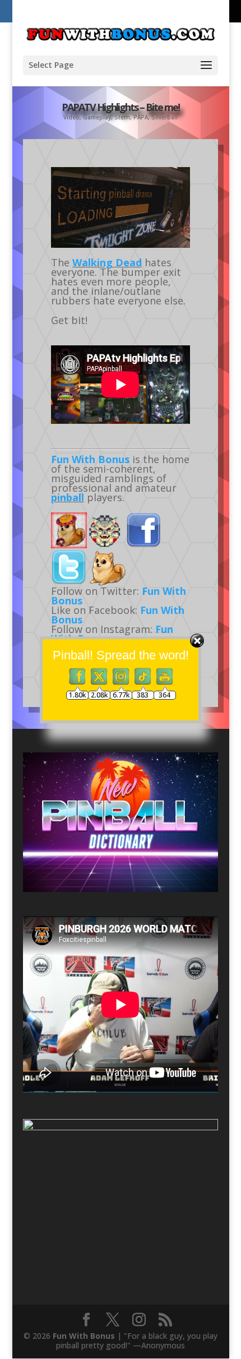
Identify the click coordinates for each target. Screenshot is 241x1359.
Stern (122, 117)
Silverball (164, 117)
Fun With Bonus (90, 459)
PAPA (140, 117)
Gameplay (97, 117)
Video (71, 117)
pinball (67, 497)
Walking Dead (107, 262)
